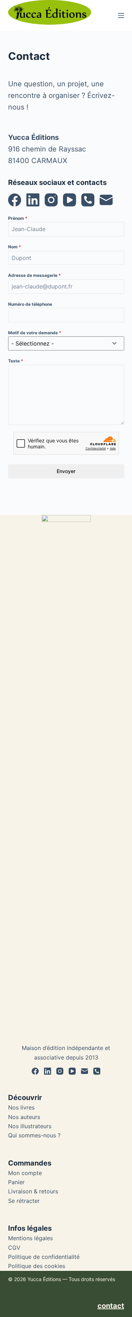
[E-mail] (106, 199)
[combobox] (66, 343)
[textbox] (59, 343)
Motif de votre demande (34, 332)
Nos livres (21, 1107)
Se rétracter (24, 1200)
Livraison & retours (33, 1191)
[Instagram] (51, 199)
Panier (16, 1182)
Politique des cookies (36, 1265)
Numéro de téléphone (30, 304)
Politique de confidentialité (44, 1256)
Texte (15, 361)
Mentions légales (30, 1238)
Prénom (17, 218)
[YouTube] (69, 199)
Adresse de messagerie (34, 275)
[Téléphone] (87, 199)
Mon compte (25, 1172)
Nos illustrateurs (29, 1126)
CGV (14, 1247)
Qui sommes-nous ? (34, 1135)
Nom (14, 246)
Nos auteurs (24, 1116)
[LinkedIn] (32, 199)
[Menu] (121, 15)
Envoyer (66, 471)
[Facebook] (14, 199)
